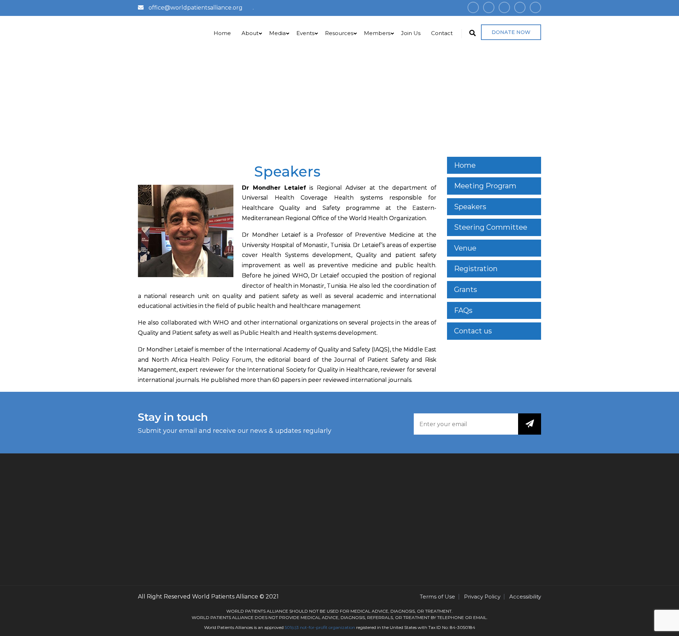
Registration (476, 268)
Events (305, 33)
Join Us (410, 33)
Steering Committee (490, 227)
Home (222, 33)
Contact (442, 33)
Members (377, 33)
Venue (465, 248)
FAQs (463, 310)
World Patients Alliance (225, 596)
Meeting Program (485, 186)
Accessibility (525, 596)
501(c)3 (292, 627)
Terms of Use (437, 596)
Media (277, 33)
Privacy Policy (482, 596)
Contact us (473, 331)
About (250, 33)
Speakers (470, 206)
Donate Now (511, 32)
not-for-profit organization (327, 627)
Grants (465, 289)
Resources (339, 33)
